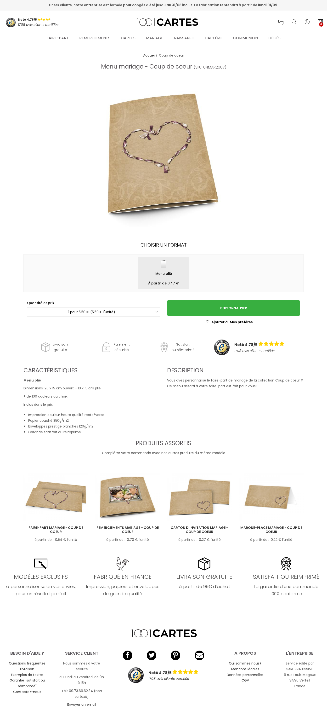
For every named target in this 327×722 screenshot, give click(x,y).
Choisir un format (164, 245)
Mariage (154, 38)
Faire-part (57, 38)
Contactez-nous (27, 691)
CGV (245, 680)
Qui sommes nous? (245, 663)
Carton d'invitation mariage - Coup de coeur (199, 529)
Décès (274, 38)
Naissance (184, 38)
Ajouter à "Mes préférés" (232, 322)
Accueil (149, 55)
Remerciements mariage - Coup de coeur (127, 529)
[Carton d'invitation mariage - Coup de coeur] (199, 497)
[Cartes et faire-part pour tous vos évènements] (163, 23)
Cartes (128, 38)
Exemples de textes (27, 674)
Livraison (27, 669)
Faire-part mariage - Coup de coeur (55, 529)
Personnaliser (233, 308)
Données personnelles (245, 674)
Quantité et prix (40, 302)
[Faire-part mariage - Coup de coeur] (55, 497)
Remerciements (94, 38)
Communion (245, 38)
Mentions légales (245, 669)
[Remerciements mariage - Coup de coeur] (127, 497)
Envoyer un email (81, 704)
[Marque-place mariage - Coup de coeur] (271, 497)
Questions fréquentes (27, 663)
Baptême (214, 38)
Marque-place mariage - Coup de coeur (271, 529)
